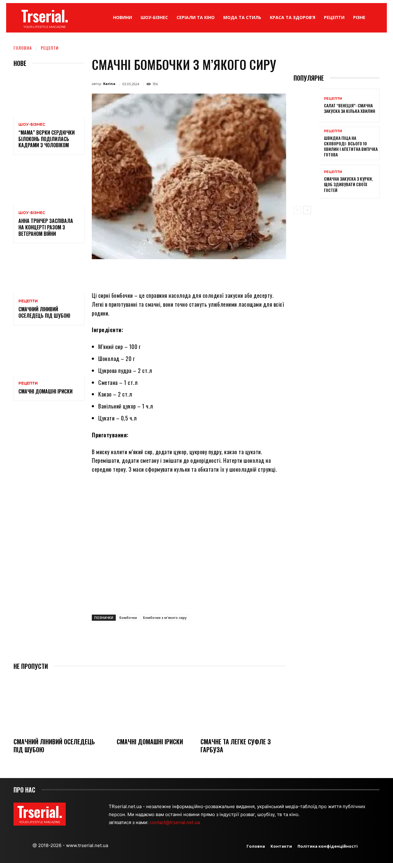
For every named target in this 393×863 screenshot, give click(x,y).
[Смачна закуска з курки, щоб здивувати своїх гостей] (306, 181)
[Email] (201, 273)
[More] (244, 273)
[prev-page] (297, 210)
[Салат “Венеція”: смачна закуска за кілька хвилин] (306, 105)
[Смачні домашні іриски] (49, 354)
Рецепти (50, 47)
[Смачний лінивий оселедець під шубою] (49, 272)
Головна (23, 47)
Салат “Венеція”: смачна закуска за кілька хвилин (349, 108)
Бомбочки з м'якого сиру (165, 617)
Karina (109, 83)
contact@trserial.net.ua (175, 822)
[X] (159, 273)
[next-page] (307, 210)
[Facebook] (145, 273)
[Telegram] (215, 273)
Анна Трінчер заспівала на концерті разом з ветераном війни (45, 227)
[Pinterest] (173, 273)
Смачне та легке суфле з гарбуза (235, 745)
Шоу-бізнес (31, 124)
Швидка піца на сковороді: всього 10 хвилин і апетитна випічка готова (351, 146)
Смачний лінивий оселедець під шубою (44, 312)
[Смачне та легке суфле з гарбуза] (243, 704)
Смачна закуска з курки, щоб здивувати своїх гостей (348, 184)
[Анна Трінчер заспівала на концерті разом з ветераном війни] (49, 183)
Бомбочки (128, 617)
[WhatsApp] (187, 273)
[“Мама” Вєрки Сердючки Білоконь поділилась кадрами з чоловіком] (49, 95)
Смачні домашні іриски (45, 391)
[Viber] (230, 273)
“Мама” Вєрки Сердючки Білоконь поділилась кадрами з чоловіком (46, 139)
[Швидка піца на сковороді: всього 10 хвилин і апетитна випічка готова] (306, 143)
